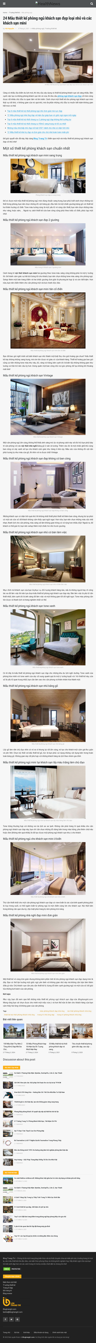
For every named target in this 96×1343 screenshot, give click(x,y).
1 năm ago (19, 1114)
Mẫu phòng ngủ (27, 12)
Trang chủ (6, 1332)
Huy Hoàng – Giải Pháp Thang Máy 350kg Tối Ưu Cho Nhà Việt (35, 1160)
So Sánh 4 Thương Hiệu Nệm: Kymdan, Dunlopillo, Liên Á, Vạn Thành (38, 1073)
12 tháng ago (20, 1095)
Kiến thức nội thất (10, 1282)
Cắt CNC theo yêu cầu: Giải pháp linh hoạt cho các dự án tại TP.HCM (37, 1083)
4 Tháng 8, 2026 (20, 1191)
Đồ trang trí (7, 1291)
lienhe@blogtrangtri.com (12, 1312)
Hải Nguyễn (9, 28)
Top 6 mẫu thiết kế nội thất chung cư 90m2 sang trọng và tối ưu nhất (36, 124)
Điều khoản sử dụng (41, 1332)
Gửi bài (16, 1332)
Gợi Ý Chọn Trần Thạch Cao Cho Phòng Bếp (29, 1131)
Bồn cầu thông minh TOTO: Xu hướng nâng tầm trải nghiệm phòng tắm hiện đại (41, 1150)
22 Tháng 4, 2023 (20, 1229)
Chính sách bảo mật (59, 1332)
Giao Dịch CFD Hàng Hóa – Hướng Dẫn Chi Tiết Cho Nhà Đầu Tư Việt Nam (39, 1092)
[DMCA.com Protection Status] (12, 1269)
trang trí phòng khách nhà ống (69, 1015)
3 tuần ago (19, 1076)
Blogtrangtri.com (9, 1309)
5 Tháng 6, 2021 (23, 28)
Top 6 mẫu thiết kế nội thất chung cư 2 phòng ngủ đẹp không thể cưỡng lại (39, 119)
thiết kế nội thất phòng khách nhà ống (19, 1015)
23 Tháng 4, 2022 (20, 1210)
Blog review (7, 1293)
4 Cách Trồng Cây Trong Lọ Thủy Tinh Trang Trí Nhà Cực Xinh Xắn (37, 1197)
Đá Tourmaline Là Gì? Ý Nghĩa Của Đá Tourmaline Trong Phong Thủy (37, 1140)
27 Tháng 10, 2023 (21, 1220)
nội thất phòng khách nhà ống (79, 1011)
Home (5, 12)
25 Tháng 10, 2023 (21, 1239)
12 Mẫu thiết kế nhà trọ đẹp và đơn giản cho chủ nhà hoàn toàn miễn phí (38, 132)
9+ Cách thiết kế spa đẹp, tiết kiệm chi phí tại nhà (31, 1207)
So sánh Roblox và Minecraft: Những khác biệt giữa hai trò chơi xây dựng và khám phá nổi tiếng (47, 1178)
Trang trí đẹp (8, 1288)
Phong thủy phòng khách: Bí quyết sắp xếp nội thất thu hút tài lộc (36, 1112)
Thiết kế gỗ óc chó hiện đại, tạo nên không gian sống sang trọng (36, 1102)
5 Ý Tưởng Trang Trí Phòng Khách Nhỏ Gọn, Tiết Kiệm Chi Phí (35, 1121)
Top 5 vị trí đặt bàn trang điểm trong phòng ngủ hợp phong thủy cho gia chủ (40, 1217)
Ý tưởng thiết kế (14, 12)
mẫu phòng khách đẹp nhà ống (52, 1011)
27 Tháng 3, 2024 (20, 1200)
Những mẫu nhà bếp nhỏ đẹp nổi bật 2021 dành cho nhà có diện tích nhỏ (38, 128)
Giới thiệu (26, 1332)
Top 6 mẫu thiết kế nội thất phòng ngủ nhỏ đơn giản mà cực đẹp (34, 111)
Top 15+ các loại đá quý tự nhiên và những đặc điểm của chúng (36, 1236)
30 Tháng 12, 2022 (21, 1181)
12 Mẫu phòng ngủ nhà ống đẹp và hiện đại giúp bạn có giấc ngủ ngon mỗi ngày (41, 115)
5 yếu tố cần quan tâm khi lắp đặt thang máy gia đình (32, 1226)
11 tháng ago (20, 1085)
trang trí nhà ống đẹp (46, 1015)
